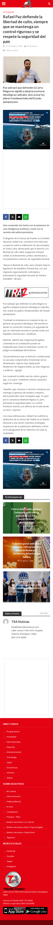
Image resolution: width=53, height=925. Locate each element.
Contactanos (12, 812)
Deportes (11, 747)
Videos (10, 777)
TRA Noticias (31, 46)
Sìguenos (11, 837)
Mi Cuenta (11, 791)
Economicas (12, 767)
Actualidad (8, 12)
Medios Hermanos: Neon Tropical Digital (25, 827)
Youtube (10, 856)
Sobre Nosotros (14, 796)
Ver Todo (44, 613)
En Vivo (10, 806)
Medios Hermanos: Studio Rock (21, 832)
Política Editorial (14, 801)
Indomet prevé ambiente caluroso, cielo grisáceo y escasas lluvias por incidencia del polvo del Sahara (26, 550)
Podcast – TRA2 (13, 817)
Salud (9, 762)
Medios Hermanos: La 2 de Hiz (20, 822)
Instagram (11, 866)
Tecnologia (11, 757)
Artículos (10, 772)
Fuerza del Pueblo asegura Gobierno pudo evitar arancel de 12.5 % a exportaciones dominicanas (26, 515)
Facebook (11, 851)
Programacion (13, 731)
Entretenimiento (14, 752)
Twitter (10, 861)
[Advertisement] (26, 179)
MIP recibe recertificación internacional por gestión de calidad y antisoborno (26, 585)
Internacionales (14, 742)
